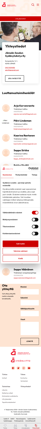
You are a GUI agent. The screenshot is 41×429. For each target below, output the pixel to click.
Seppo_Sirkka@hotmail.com (24, 159)
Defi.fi (12, 419)
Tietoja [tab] (34, 175)
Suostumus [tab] (7, 175)
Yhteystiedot (25, 386)
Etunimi (23, 287)
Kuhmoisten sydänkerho (10, 396)
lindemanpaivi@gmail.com (23, 129)
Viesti (22, 319)
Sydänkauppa (8, 421)
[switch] (35, 219)
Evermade (24, 414)
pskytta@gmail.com (12, 70)
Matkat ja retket (7, 393)
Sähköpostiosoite (27, 309)
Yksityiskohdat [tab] (21, 175)
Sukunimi (24, 298)
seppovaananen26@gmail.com (25, 278)
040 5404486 (10, 68)
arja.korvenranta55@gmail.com (25, 114)
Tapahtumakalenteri (9, 402)
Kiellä (20, 258)
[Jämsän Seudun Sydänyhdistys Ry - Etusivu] (20, 351)
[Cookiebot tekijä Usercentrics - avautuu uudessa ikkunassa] (28, 168)
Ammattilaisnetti (30, 421)
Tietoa (4, 374)
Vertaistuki (24, 381)
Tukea (22, 374)
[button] (32, 6)
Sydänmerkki (32, 419)
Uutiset (4, 378)
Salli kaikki (20, 244)
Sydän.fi (6, 419)
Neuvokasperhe (21, 419)
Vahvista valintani (20, 251)
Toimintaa (6, 386)
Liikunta (4, 390)
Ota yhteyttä (14, 78)
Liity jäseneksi (6, 399)
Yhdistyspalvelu (18, 421)
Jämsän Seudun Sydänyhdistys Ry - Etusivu (16, 4)
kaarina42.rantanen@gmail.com (25, 144)
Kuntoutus (23, 378)
